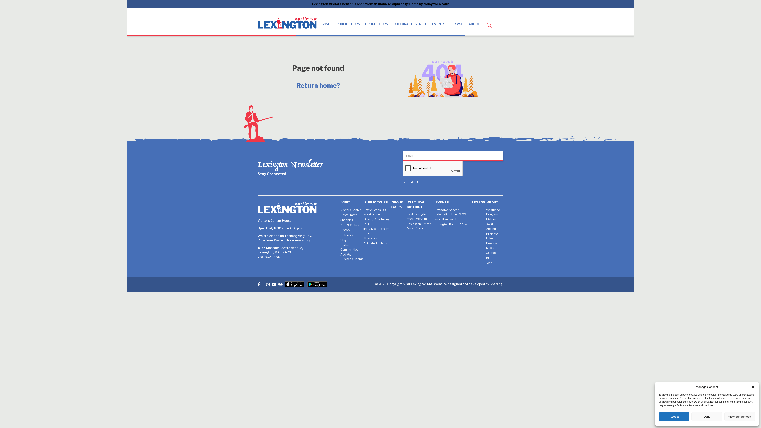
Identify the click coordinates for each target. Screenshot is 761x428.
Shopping (346, 220)
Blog (489, 258)
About (474, 24)
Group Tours (376, 24)
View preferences (739, 416)
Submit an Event (445, 219)
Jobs (489, 263)
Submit (408, 182)
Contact (491, 253)
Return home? (318, 85)
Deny (707, 416)
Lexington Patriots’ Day (451, 224)
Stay (343, 240)
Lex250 (456, 24)
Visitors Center (350, 210)
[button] (753, 387)
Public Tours (348, 24)
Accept (674, 416)
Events (438, 24)
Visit (326, 24)
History (345, 230)
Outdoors (346, 235)
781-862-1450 (269, 257)
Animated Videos (375, 243)
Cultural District (410, 24)
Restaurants (348, 215)
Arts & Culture (350, 225)
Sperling (496, 284)
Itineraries (370, 238)
